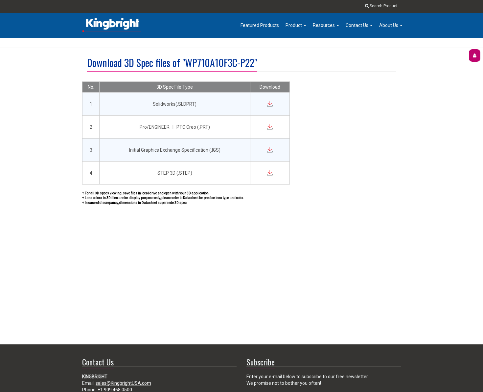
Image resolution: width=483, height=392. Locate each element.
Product (294, 25)
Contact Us (357, 25)
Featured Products (260, 25)
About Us (389, 25)
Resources (324, 25)
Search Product (383, 6)
